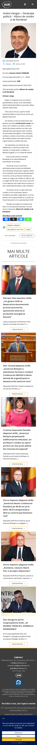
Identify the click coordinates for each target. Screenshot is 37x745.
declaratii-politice (12, 61)
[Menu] (25, 4)
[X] (13, 219)
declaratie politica (15, 229)
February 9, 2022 (20, 64)
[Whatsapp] (28, 219)
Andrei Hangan (13, 225)
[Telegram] (20, 219)
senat (28, 229)
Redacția (8, 64)
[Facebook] (6, 219)
